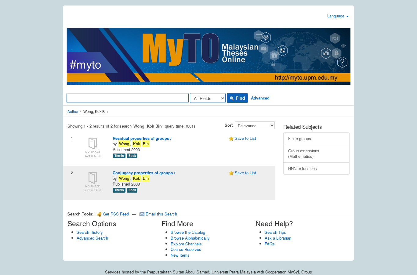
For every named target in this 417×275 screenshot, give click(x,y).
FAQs (270, 244)
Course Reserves (186, 249)
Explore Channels (186, 244)
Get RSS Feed (115, 214)
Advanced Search (92, 238)
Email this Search (160, 214)
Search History (90, 232)
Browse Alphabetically (190, 238)
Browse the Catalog (188, 232)
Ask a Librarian (278, 238)
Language (336, 16)
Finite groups (299, 138)
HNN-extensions (302, 168)
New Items (180, 255)
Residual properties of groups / (142, 138)
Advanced (260, 98)
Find (239, 98)
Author (72, 111)
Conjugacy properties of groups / (144, 172)
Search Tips (275, 232)
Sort (229, 125)
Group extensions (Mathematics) (303, 153)
